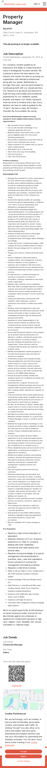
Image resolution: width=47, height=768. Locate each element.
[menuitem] (14, 4)
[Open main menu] (44, 4)
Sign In (37, 4)
